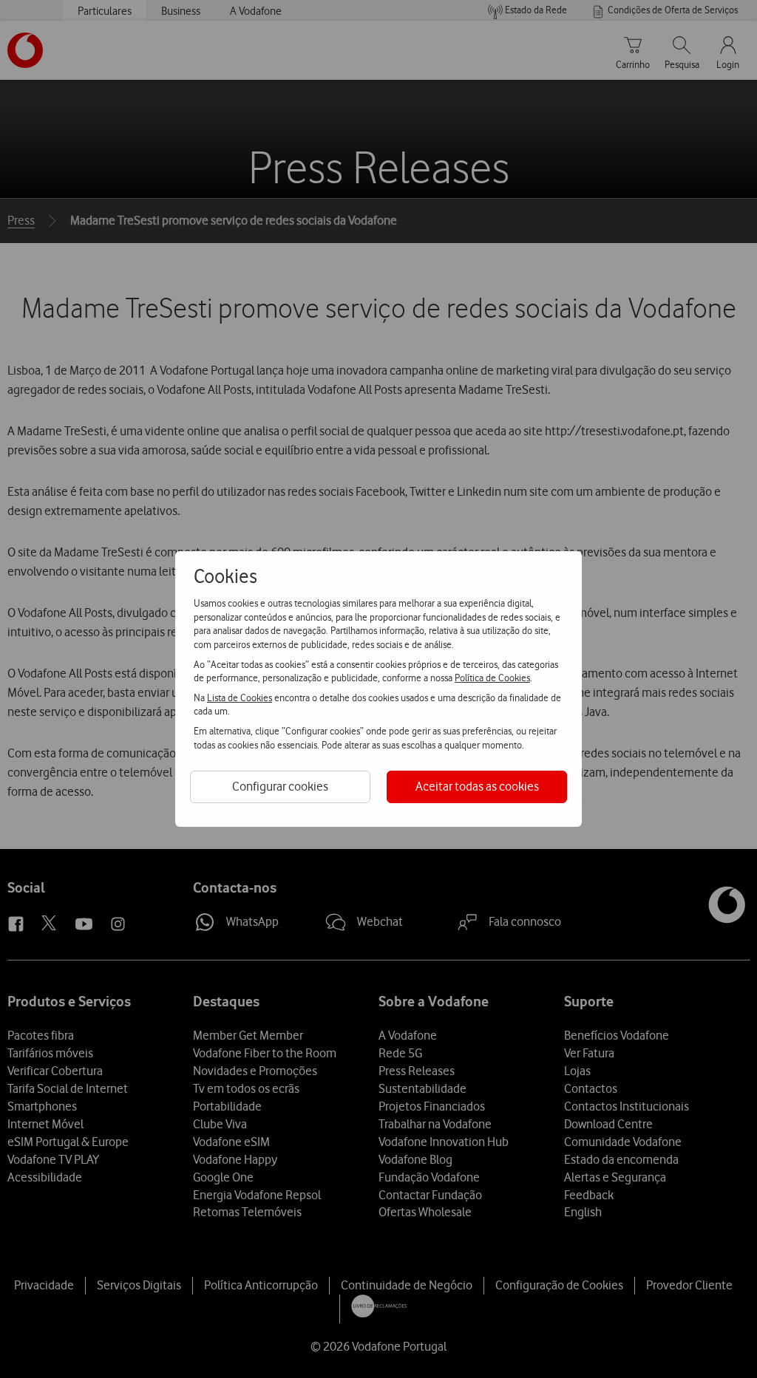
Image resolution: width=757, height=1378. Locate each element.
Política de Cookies (492, 677)
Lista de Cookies (239, 697)
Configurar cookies (280, 786)
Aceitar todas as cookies (477, 786)
